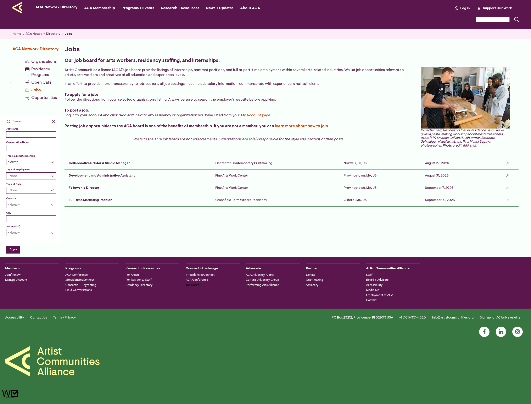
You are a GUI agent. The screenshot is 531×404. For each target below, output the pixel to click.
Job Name (12, 129)
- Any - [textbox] (13, 162)
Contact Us (38, 317)
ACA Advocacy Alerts (260, 274)
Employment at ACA (379, 294)
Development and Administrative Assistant (102, 175)
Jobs (68, 34)
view (507, 163)
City (8, 213)
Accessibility (374, 284)
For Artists (132, 274)
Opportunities (44, 98)
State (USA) (13, 226)
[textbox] (28, 176)
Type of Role (13, 184)
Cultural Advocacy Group (262, 279)
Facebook (484, 332)
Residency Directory (138, 284)
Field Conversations (78, 289)
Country (11, 198)
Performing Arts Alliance (262, 284)
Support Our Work (497, 8)
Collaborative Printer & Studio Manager (99, 163)
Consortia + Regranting (80, 284)
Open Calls (41, 83)
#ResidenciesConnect (79, 279)
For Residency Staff (138, 279)
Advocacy (312, 284)
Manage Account (16, 279)
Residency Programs (40, 72)
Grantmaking (314, 279)
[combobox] (30, 162)
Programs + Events (138, 8)
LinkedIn (501, 332)
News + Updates (220, 8)
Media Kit (372, 289)
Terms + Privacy (64, 317)
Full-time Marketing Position (90, 200)
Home (16, 34)
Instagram (517, 332)
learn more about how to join (301, 126)
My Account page (255, 115)
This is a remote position (20, 156)
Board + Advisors (377, 279)
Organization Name (17, 142)
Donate (310, 274)
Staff (369, 274)
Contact (371, 299)
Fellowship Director (84, 188)
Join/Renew (13, 274)
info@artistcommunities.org (453, 317)
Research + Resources (180, 8)
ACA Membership (99, 8)
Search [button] (18, 121)
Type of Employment (18, 169)
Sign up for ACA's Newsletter (501, 317)
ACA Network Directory (56, 7)
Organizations (44, 62)
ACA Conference (76, 274)
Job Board (192, 284)
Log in (465, 8)
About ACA (250, 8)
